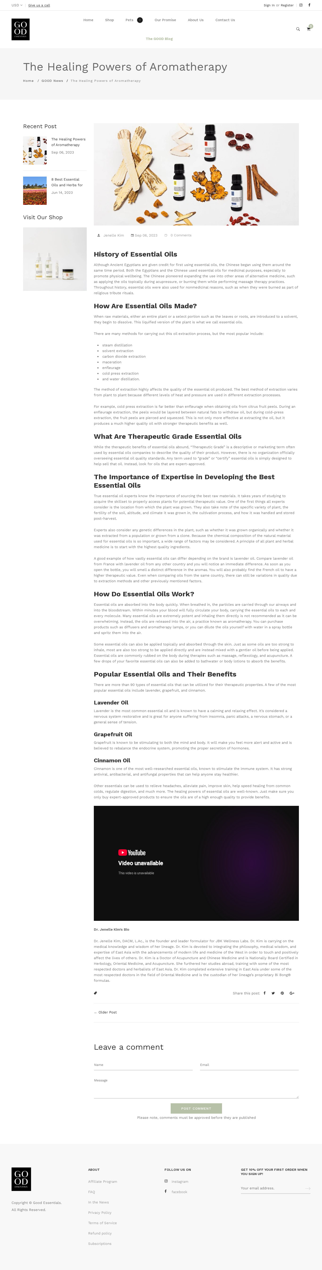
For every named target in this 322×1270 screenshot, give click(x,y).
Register (287, 5)
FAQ (91, 1192)
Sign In (269, 5)
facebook (179, 1192)
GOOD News (52, 81)
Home (88, 20)
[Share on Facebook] (266, 993)
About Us (196, 20)
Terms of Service (102, 1223)
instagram (180, 1181)
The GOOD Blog (159, 39)
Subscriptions (99, 1244)
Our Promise (165, 20)
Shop (109, 20)
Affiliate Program (102, 1181)
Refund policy (100, 1233)
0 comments (181, 235)
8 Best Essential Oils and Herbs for (67, 182)
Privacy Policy (99, 1213)
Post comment (196, 1108)
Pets (129, 20)
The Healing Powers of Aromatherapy (68, 142)
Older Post (108, 1012)
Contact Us (225, 20)
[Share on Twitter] (275, 993)
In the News (98, 1202)
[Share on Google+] (294, 993)
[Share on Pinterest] (284, 993)
